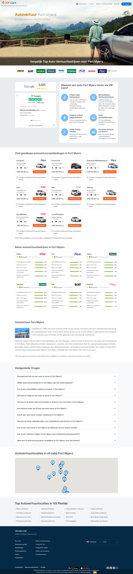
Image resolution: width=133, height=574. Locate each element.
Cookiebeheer (19, 557)
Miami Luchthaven (22, 509)
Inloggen (127, 4)
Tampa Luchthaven (97, 509)
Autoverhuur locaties (21, 544)
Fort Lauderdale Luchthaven (75, 509)
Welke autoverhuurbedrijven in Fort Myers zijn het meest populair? (45, 383)
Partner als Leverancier (42, 551)
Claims (17, 554)
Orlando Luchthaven (47, 509)
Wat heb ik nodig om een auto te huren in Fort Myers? (39, 396)
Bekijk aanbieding (40, 171)
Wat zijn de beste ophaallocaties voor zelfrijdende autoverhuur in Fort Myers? (50, 421)
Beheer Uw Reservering (104, 4)
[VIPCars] (16, 19)
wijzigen (88, 572)
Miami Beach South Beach (99, 517)
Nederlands (82, 4)
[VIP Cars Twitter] (111, 568)
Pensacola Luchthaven (23, 521)
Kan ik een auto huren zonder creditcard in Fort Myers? (40, 415)
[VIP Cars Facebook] (108, 568)
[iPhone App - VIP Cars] (85, 568)
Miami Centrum (71, 513)
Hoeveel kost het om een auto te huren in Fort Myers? (39, 376)
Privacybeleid (19, 567)
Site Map (42, 567)
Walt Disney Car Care (23, 517)
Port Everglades (71, 521)
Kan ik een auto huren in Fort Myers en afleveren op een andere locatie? (47, 428)
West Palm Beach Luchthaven (51, 517)
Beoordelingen (19, 547)
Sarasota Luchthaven (48, 521)
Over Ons (18, 541)
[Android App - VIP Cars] (73, 568)
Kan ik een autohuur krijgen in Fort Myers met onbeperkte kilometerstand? (48, 434)
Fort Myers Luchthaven (23, 513)
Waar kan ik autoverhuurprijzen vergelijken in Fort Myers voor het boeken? (48, 440)
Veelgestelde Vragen (42, 547)
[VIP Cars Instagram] (117, 568)
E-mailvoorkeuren (41, 554)
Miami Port (69, 517)
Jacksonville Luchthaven (98, 513)
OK (95, 572)
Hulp (116, 4)
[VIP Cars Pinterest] (114, 568)
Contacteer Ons (40, 544)
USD (91, 4)
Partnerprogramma (20, 551)
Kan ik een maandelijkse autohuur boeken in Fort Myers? (41, 389)
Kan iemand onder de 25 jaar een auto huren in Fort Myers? (42, 408)
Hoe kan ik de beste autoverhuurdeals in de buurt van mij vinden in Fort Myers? (50, 402)
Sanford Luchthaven (47, 513)
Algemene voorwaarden (31, 567)
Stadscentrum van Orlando (99, 521)
